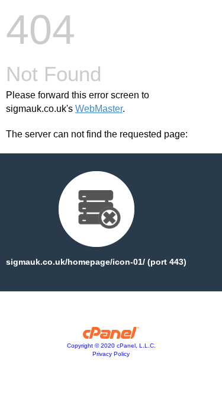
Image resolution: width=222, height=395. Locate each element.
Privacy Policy (111, 354)
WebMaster (99, 109)
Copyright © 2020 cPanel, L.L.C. (111, 345)
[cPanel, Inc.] (111, 336)
